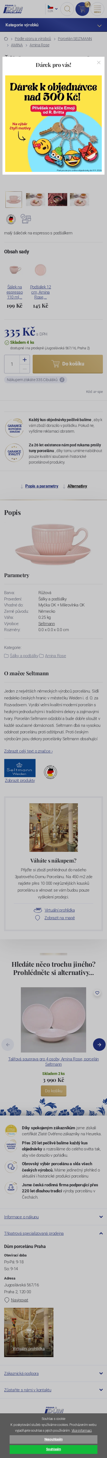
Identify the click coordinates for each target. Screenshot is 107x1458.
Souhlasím (53, 1449)
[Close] (99, 62)
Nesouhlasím (53, 1439)
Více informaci (82, 1431)
